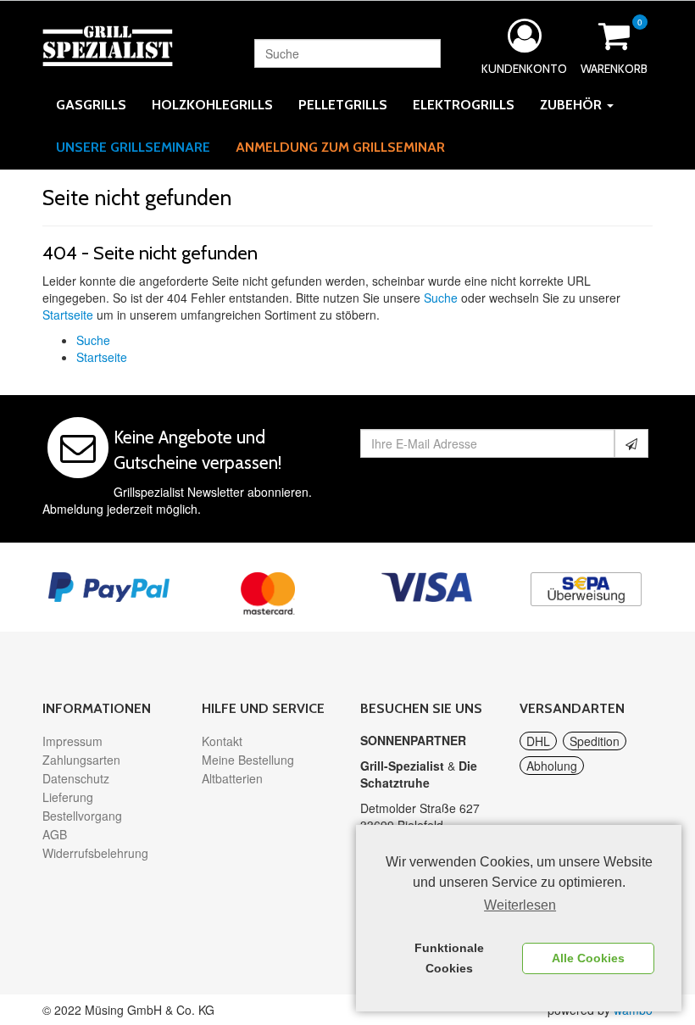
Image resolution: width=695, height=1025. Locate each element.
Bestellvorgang (82, 815)
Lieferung (67, 796)
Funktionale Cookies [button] (449, 958)
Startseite (67, 314)
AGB (54, 834)
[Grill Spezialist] (107, 44)
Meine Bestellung (248, 759)
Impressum (72, 741)
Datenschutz (75, 778)
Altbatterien (232, 778)
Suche (441, 297)
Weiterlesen (520, 905)
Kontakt (222, 741)
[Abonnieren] (631, 443)
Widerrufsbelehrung (95, 852)
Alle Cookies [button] (588, 958)
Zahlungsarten (81, 759)
